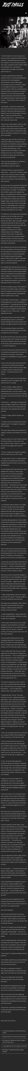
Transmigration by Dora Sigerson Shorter (14, 1046)
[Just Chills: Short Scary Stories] (14, 5)
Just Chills (11, 31)
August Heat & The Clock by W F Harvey (14, 1036)
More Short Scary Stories (8, 1021)
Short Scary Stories (21, 31)
